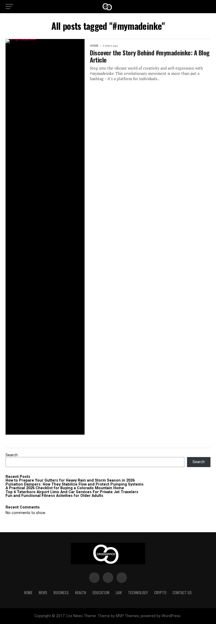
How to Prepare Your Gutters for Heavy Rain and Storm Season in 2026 (70, 480)
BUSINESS (61, 592)
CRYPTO (160, 592)
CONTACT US (182, 592)
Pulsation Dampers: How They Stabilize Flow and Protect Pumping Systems (75, 484)
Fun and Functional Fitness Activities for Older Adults (54, 495)
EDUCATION (100, 592)
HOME (28, 592)
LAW (119, 592)
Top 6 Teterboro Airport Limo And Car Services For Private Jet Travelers (72, 492)
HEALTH (80, 592)
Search (12, 455)
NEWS (43, 592)
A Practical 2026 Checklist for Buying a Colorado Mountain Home (65, 488)
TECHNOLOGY (138, 592)
